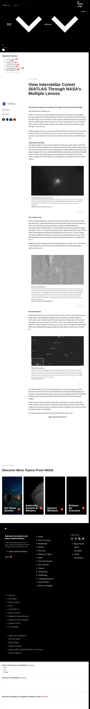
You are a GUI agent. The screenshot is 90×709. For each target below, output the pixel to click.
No (5, 670)
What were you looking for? (14, 678)
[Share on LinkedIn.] (10, 119)
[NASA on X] (79, 538)
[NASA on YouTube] (83, 538)
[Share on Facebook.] (7, 119)
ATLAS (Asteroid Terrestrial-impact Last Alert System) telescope (59, 389)
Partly (6, 672)
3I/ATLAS (41, 133)
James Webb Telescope (56, 394)
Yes (5, 667)
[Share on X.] (3, 119)
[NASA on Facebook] (72, 538)
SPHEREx (69, 394)
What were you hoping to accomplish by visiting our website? (25, 696)
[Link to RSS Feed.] (14, 119)
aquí (48, 111)
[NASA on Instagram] (75, 538)
